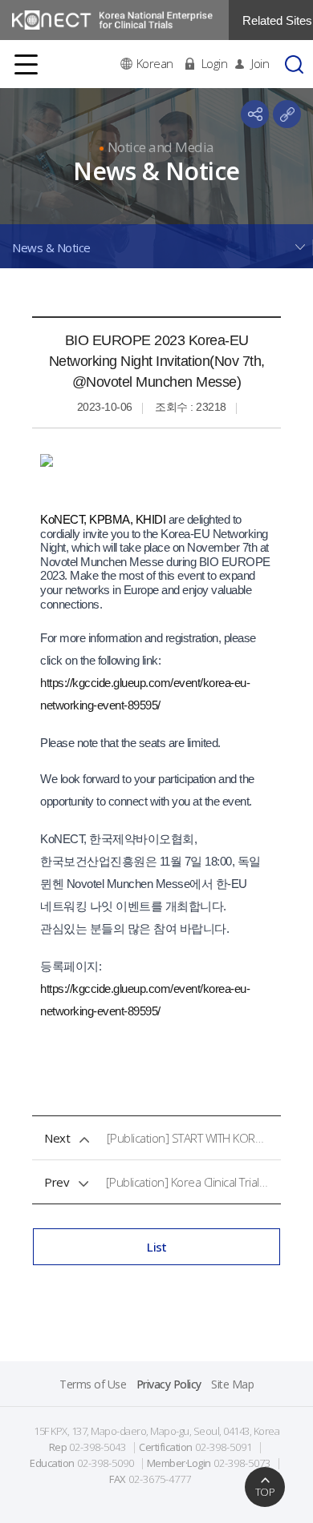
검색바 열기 (294, 64)
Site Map (232, 1384)
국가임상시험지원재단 (112, 20)
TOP (265, 1492)
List (156, 1247)
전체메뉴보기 (26, 64)
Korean (154, 64)
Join (260, 64)
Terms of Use (92, 1384)
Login (214, 64)
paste (287, 114)
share (255, 114)
